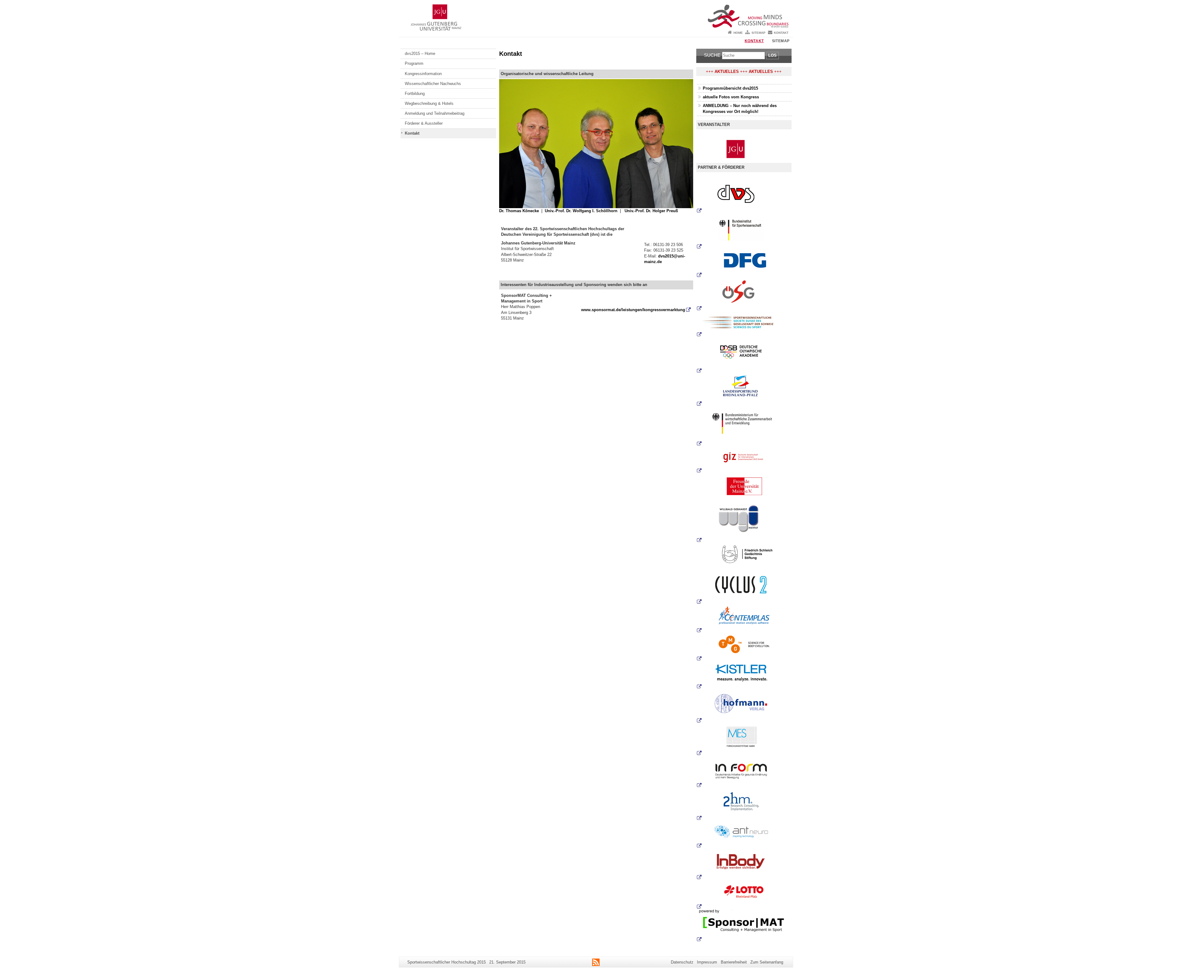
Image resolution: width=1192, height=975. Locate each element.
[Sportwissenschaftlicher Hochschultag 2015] (596, 14)
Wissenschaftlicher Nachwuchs (433, 83)
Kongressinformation (423, 73)
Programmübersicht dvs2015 (730, 88)
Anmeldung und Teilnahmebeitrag (434, 113)
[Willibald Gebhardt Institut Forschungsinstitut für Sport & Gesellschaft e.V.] (744, 521)
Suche (712, 55)
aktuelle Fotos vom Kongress (731, 97)
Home (738, 32)
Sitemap (758, 32)
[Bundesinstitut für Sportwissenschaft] (744, 231)
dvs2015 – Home (420, 53)
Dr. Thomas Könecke (519, 210)
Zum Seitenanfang (766, 962)
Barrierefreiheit (734, 962)
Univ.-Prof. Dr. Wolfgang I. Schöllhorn (581, 210)
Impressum (707, 962)
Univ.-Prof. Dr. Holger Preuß (651, 210)
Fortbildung (415, 93)
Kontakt (781, 32)
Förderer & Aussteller (424, 123)
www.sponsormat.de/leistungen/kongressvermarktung (633, 309)
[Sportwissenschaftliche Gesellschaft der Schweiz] (744, 324)
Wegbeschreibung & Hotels (429, 103)
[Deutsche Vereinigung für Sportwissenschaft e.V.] (699, 210)
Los (772, 55)
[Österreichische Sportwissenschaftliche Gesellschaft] (744, 294)
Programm (414, 63)
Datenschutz (682, 962)
